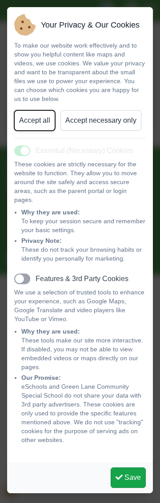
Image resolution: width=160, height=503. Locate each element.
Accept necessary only (100, 120)
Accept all (34, 120)
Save (132, 477)
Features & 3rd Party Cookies (82, 278)
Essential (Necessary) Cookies (84, 150)
